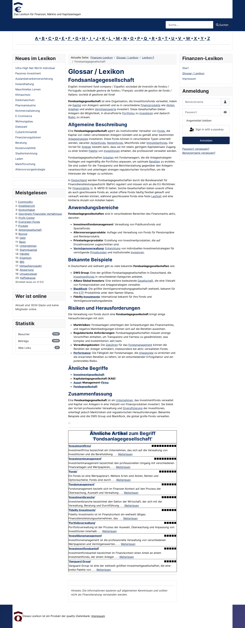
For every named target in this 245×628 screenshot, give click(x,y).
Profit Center (26, 218)
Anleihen (73, 109)
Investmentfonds (84, 276)
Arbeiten (108, 157)
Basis (22, 242)
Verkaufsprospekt (30, 266)
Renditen (154, 161)
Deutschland (79, 180)
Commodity (25, 202)
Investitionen (112, 150)
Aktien (170, 105)
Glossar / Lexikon (193, 73)
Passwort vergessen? (195, 148)
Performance (82, 352)
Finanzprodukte (150, 105)
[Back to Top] (239, 621)
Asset (77, 382)
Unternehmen (28, 246)
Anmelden (206, 140)
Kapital (76, 105)
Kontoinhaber (26, 210)
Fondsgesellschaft (85, 386)
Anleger (86, 146)
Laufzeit (156, 196)
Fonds (161, 130)
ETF (81, 292)
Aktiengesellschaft (30, 230)
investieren (146, 113)
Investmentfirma (80, 446)
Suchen (223, 24)
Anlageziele (146, 352)
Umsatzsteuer (28, 274)
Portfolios (128, 113)
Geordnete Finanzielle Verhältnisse (40, 214)
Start (185, 68)
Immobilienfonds (156, 142)
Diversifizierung (132, 408)
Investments (92, 296)
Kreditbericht (26, 206)
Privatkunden (98, 252)
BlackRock (80, 288)
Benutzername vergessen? (198, 152)
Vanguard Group (79, 561)
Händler (25, 254)
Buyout (22, 234)
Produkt (23, 226)
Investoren (137, 252)
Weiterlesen (125, 454)
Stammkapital (28, 250)
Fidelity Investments (82, 510)
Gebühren (112, 344)
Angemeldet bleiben (199, 120)
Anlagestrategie (78, 138)
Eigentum (26, 258)
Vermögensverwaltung (89, 248)
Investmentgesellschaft (89, 374)
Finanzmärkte (81, 188)
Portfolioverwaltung (82, 522)
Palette (93, 150)
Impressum (189, 78)
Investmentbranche (82, 497)
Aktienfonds (98, 142)
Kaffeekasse (28, 278)
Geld (23, 238)
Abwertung (27, 270)
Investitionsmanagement (85, 535)
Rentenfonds (115, 142)
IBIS (22, 262)
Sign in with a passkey (209, 129)
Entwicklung (112, 248)
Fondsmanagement (140, 344)
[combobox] (189, 24)
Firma (104, 382)
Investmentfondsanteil (83, 548)
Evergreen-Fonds (29, 222)
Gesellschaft (145, 280)
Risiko (72, 117)
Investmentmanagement (85, 458)
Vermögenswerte (105, 109)
